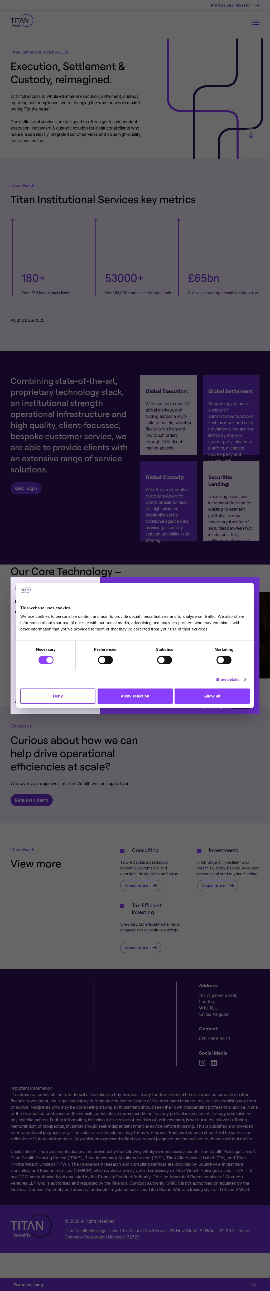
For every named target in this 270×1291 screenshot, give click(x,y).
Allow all (212, 696)
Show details (227, 679)
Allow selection (135, 696)
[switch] (105, 660)
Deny (57, 696)
